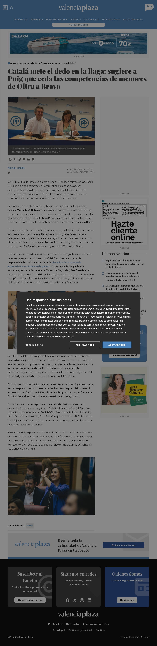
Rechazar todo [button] (85, 344)
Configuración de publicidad (53, 332)
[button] (34, 345)
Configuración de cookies (38, 336)
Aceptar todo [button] (117, 344)
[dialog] (78, 323)
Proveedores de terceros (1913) (106, 316)
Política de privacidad (63, 336)
